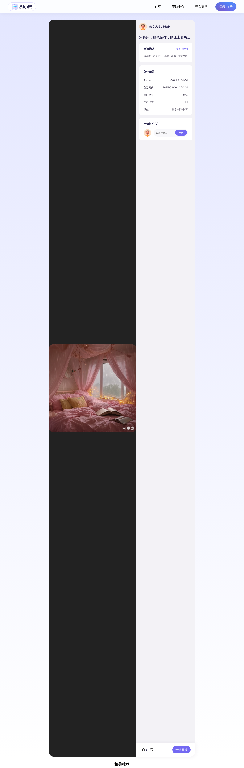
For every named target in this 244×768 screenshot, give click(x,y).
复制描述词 (182, 48)
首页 (158, 6)
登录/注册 (226, 7)
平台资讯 (201, 6)
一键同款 (181, 750)
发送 (181, 132)
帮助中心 (178, 6)
